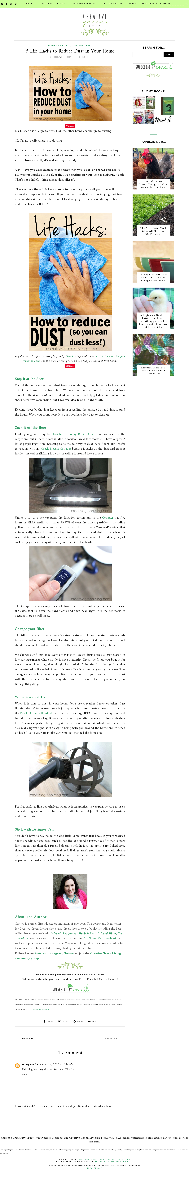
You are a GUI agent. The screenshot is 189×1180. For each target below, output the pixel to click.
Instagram (55, 953)
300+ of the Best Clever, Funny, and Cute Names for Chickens (153, 185)
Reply (24, 1075)
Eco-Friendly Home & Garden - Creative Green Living (104, 1159)
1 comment (84, 57)
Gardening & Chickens (84, 4)
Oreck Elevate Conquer (56, 449)
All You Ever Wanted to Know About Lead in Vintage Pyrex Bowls (153, 278)
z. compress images (82, 46)
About (29, 4)
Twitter (69, 953)
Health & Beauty (111, 4)
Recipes (61, 4)
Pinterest (41, 953)
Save (71, 126)
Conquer (107, 518)
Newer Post (28, 1038)
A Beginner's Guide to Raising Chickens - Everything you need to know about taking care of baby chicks (153, 321)
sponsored (64, 46)
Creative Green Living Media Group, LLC (113, 1161)
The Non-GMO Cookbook (99, 938)
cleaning (52, 46)
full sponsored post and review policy (39, 1009)
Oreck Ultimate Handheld (37, 713)
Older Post (112, 1038)
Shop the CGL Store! (152, 4)
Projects (45, 4)
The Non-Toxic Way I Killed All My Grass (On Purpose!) (153, 231)
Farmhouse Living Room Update (74, 434)
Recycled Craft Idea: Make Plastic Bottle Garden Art (153, 371)
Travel (131, 4)
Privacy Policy (94, 1168)
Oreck (69, 356)
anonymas (28, 1064)
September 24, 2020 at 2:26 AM (54, 1064)
